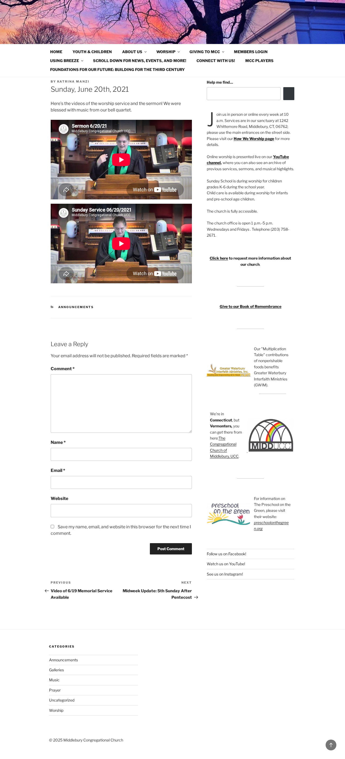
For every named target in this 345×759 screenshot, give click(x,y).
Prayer (55, 690)
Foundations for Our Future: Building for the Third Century (117, 69)
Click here (219, 258)
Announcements (76, 307)
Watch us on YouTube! (226, 563)
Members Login (251, 51)
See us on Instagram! (225, 574)
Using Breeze (64, 60)
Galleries (56, 670)
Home (56, 51)
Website (59, 498)
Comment (63, 368)
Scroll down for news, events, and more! (139, 60)
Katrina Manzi (73, 81)
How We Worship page (254, 138)
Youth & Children (92, 51)
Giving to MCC (204, 51)
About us (132, 51)
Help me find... (220, 82)
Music (54, 680)
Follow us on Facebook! (226, 554)
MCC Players (259, 60)
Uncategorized (61, 700)
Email (58, 470)
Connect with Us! (215, 60)
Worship (165, 51)
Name (58, 442)
